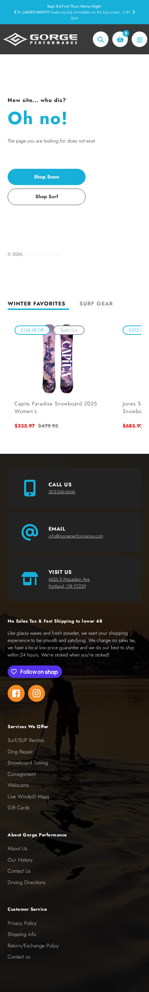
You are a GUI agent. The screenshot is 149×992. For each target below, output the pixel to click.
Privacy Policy (22, 923)
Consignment (22, 774)
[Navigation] (139, 39)
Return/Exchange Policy (33, 945)
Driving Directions (26, 882)
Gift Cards (18, 807)
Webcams (18, 785)
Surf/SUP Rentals (26, 740)
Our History (20, 860)
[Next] (133, 12)
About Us (17, 848)
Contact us (19, 957)
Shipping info (22, 934)
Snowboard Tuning (28, 762)
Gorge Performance (42, 254)
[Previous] (15, 12)
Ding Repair (20, 751)
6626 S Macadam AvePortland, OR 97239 (69, 582)
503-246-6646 (62, 491)
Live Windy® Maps (28, 796)
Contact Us (19, 871)
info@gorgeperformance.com (76, 536)
